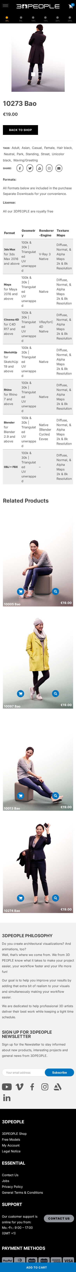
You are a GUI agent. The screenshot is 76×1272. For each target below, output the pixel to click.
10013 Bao (12, 808)
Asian (26, 148)
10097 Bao (12, 706)
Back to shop (20, 130)
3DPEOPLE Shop (14, 1134)
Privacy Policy (12, 1187)
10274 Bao (12, 911)
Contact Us (10, 1175)
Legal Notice (11, 1151)
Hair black (64, 148)
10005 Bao (12, 604)
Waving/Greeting (25, 160)
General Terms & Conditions (22, 1192)
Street (45, 154)
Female (49, 148)
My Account (10, 1145)
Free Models (11, 1139)
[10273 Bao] (20, 168)
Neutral (9, 154)
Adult (15, 148)
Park (20, 154)
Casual (37, 148)
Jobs (5, 1181)
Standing (32, 154)
